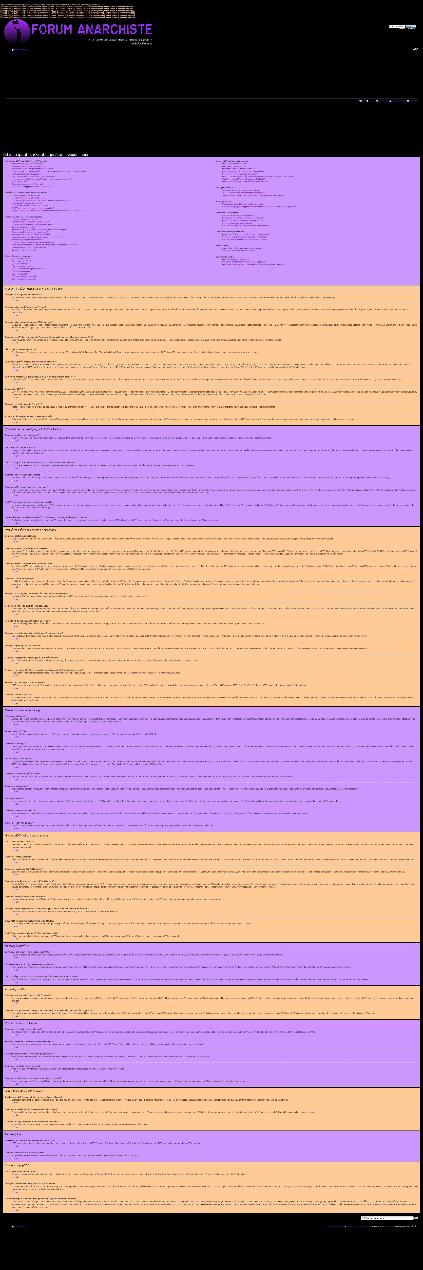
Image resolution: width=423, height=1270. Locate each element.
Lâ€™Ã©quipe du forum (335, 1227)
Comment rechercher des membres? (237, 223)
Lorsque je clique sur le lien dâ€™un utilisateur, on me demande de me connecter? (47, 211)
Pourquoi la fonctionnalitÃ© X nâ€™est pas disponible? (244, 262)
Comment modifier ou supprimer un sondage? (30, 232)
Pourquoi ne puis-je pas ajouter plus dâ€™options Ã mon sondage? (39, 230)
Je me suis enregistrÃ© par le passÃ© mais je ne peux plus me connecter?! (42, 179)
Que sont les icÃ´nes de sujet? (24, 279)
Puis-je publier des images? (23, 266)
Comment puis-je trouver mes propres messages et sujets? (246, 225)
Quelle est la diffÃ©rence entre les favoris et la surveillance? (246, 234)
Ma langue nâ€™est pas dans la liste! (26, 203)
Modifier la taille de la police (415, 49)
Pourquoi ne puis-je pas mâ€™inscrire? (27, 184)
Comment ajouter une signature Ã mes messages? (32, 224)
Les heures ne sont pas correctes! (25, 198)
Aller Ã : (357, 1218)
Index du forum (21, 50)
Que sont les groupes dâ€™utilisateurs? (238, 169)
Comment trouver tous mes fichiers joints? (239, 251)
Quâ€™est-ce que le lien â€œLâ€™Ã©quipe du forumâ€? (245, 181)
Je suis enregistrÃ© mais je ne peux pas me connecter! (34, 176)
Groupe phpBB (103, 1174)
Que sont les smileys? (20, 264)
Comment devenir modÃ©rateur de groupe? (239, 174)
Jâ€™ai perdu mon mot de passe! (25, 174)
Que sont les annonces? (21, 271)
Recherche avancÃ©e (407, 29)
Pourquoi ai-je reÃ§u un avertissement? (27, 240)
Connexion (413, 101)
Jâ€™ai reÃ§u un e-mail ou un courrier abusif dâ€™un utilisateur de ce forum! (253, 195)
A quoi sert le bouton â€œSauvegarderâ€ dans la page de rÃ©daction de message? (45, 245)
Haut (16, 300)
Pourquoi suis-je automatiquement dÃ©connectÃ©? (32, 169)
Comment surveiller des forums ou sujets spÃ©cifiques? (244, 237)
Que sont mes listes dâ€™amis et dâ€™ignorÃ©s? (242, 204)
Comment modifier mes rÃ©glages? (26, 195)
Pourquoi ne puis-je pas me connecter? (27, 164)
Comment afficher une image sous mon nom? (30, 205)
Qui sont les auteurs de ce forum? (236, 259)
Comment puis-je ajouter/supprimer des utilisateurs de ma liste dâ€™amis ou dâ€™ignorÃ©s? (259, 207)
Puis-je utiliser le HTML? (21, 261)
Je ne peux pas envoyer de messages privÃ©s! (241, 190)
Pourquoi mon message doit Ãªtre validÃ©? (29, 247)
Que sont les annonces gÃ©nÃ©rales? (27, 269)
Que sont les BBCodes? (21, 259)
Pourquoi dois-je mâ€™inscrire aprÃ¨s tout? (29, 166)
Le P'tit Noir (383, 101)
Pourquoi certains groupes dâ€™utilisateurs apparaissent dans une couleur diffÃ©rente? (257, 176)
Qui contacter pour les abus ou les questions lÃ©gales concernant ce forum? (253, 264)
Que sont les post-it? (20, 274)
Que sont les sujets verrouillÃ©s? (25, 276)
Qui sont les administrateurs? (234, 164)
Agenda (372, 101)
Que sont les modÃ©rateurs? (234, 166)
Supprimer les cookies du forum (359, 1227)
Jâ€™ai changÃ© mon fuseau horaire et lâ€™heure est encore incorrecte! (41, 200)
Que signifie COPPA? (20, 181)
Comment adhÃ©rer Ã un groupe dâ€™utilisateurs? (243, 171)
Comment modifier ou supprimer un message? (30, 222)
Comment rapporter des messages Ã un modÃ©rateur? (34, 242)
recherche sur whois (196, 1201)
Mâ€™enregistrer (399, 101)
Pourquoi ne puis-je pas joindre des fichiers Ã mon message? (36, 237)
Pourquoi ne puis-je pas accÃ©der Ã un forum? (31, 235)
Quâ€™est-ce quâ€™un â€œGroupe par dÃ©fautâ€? (243, 179)
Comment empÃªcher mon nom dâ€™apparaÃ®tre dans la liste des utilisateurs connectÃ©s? (49, 171)
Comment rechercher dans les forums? (238, 215)
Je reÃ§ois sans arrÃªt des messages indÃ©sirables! (243, 193)
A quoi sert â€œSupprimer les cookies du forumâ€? (32, 187)
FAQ (364, 101)
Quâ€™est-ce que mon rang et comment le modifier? (33, 208)
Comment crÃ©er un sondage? (24, 227)
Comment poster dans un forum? (25, 219)
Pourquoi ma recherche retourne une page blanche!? (243, 220)
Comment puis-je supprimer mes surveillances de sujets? (245, 239)
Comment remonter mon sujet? (24, 250)
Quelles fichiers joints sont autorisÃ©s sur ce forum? (243, 248)
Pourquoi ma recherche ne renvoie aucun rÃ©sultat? (243, 218)
